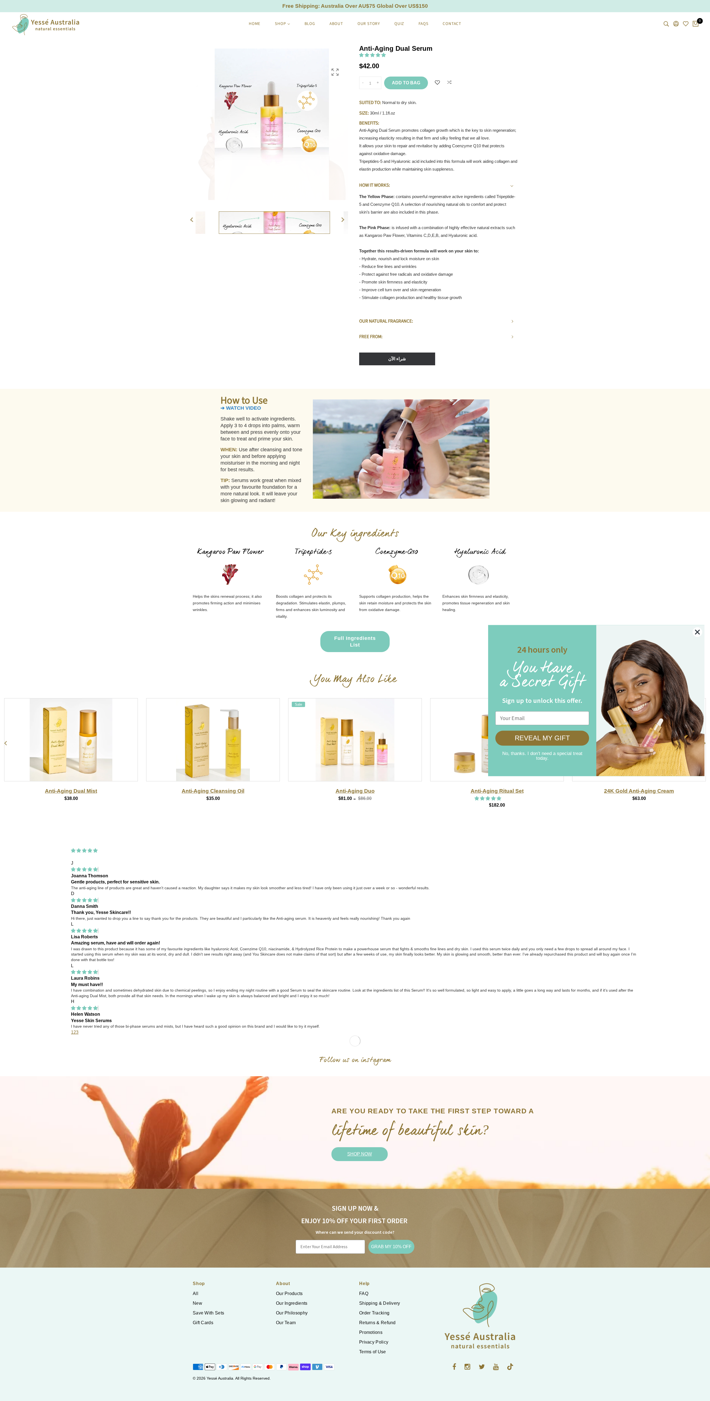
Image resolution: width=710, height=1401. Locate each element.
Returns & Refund (377, 1322)
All (195, 1293)
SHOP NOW (359, 1154)
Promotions (370, 1332)
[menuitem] (254, 24)
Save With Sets (208, 1313)
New (197, 1303)
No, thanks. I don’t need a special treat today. (542, 754)
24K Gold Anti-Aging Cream (355, 791)
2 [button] (74, 1032)
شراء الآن (397, 358)
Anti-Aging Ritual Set (213, 791)
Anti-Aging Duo (71, 791)
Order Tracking (374, 1313)
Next (345, 219)
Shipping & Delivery (379, 1303)
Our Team (286, 1322)
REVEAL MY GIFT (542, 738)
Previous (191, 219)
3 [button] (77, 1032)
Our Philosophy (292, 1313)
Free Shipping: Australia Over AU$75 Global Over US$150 (355, 6)
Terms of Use (372, 1351)
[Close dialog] (697, 632)
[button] (373, 55)
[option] (272, 129)
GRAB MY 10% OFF (391, 1246)
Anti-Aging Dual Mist (497, 791)
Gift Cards (203, 1322)
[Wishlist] (437, 82)
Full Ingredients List (355, 641)
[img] (84, 869)
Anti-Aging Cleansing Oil (639, 791)
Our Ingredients (292, 1303)
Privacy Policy (373, 1342)
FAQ (363, 1293)
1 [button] (72, 1032)
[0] (695, 24)
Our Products (289, 1293)
